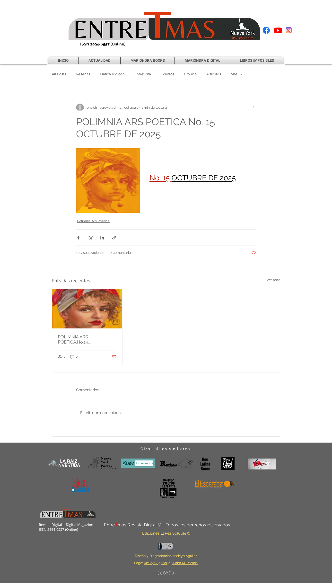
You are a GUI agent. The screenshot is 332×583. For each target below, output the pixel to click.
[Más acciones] (253, 107)
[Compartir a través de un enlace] (114, 237)
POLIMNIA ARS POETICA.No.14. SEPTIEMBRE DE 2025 (80, 339)
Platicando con (112, 74)
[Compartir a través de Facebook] (78, 237)
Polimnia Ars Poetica (93, 221)
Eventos (167, 74)
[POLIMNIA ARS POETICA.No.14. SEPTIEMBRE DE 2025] (87, 308)
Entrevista (142, 74)
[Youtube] (278, 30)
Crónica (190, 74)
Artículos (213, 74)
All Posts (59, 74)
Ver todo (273, 280)
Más (234, 74)
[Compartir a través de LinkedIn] (102, 237)
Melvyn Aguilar (155, 563)
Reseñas (83, 74)
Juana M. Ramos (185, 563)
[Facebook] (266, 30)
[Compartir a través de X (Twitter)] (90, 237)
